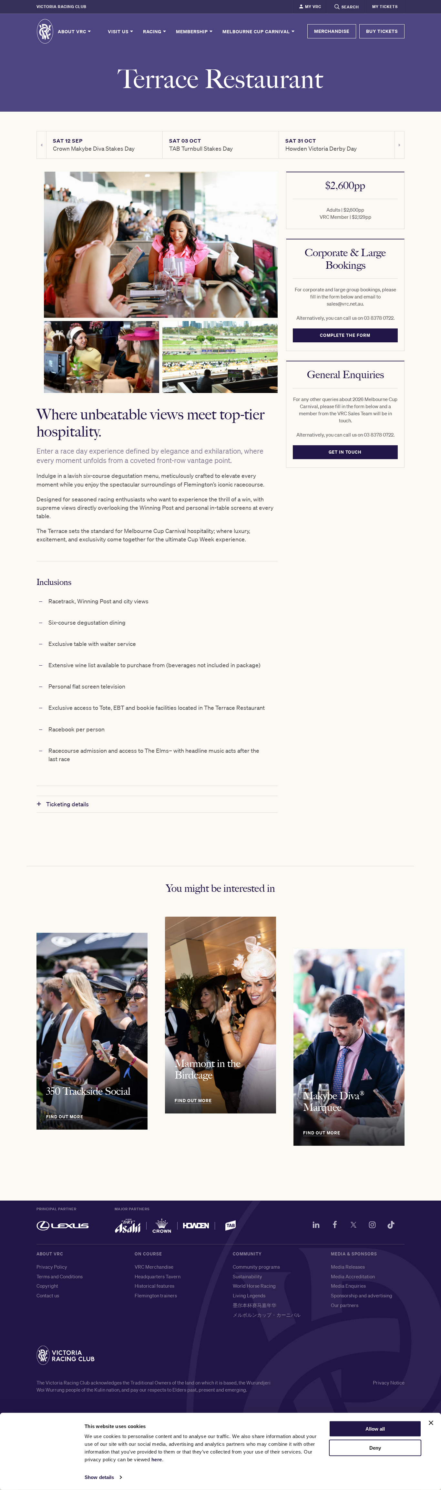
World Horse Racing (254, 1286)
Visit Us (119, 31)
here (156, 1459)
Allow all (375, 1429)
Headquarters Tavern (157, 1276)
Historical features (154, 1286)
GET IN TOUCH (345, 452)
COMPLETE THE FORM (345, 335)
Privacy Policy (51, 1266)
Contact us (47, 1295)
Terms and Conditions (59, 1276)
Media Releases (348, 1266)
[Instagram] (372, 1226)
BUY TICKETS (382, 31)
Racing (153, 31)
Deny (375, 1448)
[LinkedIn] (316, 1226)
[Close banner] (431, 1423)
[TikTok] (391, 1226)
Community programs (256, 1266)
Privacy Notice (389, 1382)
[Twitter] (353, 1226)
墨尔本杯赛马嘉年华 (254, 1305)
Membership (192, 31)
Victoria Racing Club (61, 6)
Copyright (47, 1286)
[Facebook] (335, 1226)
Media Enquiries (348, 1286)
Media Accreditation (353, 1276)
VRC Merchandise (154, 1266)
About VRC (72, 31)
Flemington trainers (156, 1295)
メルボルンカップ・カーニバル (267, 1315)
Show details (99, 1477)
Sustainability (247, 1276)
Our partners (344, 1305)
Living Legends (249, 1295)
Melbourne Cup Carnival (256, 31)
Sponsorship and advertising (361, 1295)
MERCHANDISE (331, 31)
